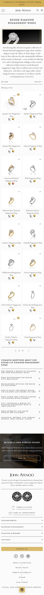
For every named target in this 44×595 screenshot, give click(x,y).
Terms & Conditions (22, 563)
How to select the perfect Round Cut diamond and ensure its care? (18, 391)
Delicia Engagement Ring (32, 273)
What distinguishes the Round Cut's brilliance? (16, 378)
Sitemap (22, 577)
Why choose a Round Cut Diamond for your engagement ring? (18, 372)
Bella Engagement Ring (33, 178)
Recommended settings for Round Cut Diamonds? (18, 384)
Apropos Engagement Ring (33, 114)
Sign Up (22, 458)
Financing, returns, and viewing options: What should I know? (18, 418)
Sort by (37, 82)
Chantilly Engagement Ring (32, 243)
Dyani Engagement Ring (33, 337)
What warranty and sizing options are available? (15, 412)
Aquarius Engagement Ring (32, 146)
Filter (5, 82)
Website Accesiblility (22, 572)
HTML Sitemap (22, 582)
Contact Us (22, 549)
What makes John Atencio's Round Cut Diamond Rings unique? (18, 397)
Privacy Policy (22, 568)
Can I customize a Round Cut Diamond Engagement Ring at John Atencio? (16, 404)
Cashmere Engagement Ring (11, 243)
